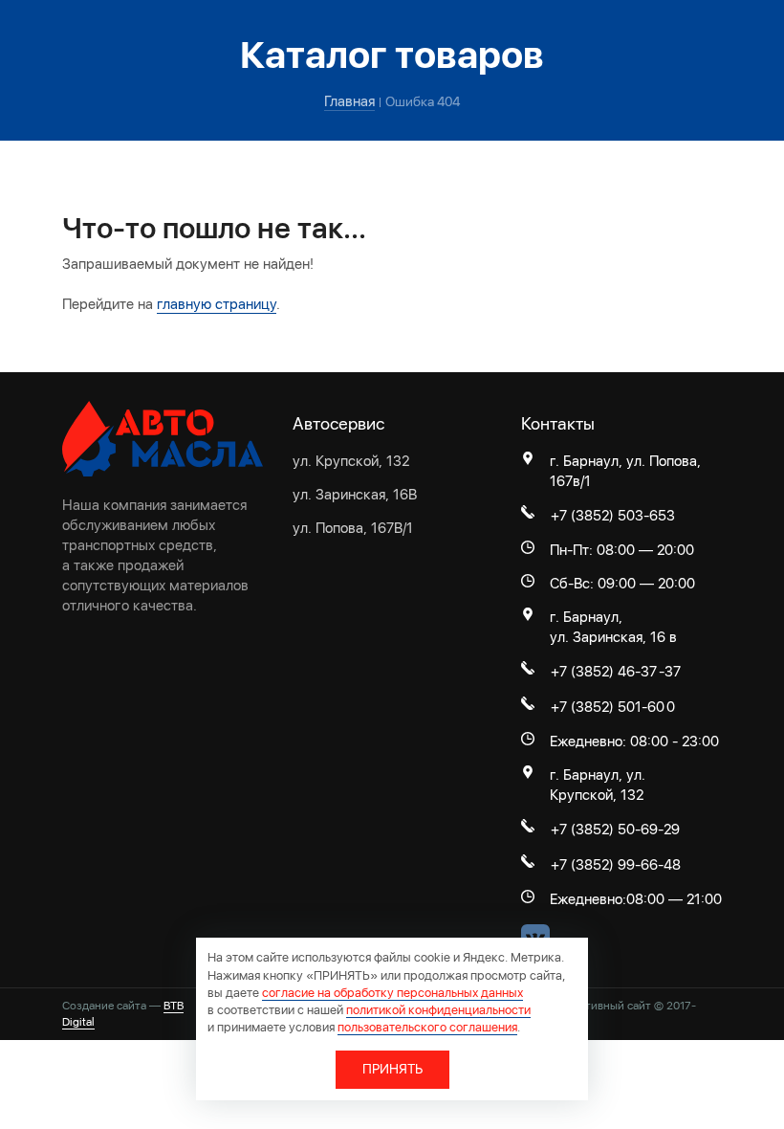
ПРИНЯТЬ (392, 1068)
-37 (670, 671)
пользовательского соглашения (427, 1027)
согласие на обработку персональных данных (392, 992)
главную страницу (216, 304)
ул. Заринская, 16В (355, 494)
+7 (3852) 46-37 (604, 671)
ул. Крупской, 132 (351, 461)
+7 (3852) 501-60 (607, 707)
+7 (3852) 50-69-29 (615, 829)
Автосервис (338, 423)
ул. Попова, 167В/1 (353, 528)
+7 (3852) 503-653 (613, 515)
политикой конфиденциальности (438, 1010)
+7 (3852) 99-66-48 (616, 865)
